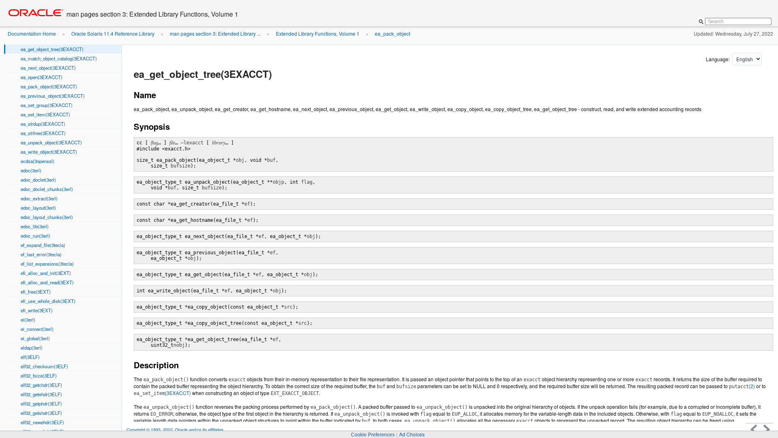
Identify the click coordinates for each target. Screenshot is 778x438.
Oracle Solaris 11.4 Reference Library (112, 33)
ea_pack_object (392, 33)
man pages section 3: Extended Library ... (215, 33)
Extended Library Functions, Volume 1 (317, 33)
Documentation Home (32, 33)
